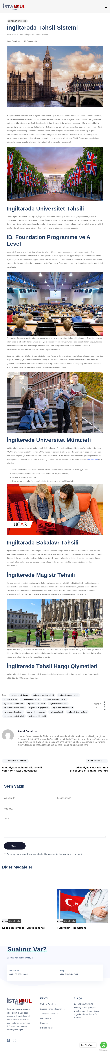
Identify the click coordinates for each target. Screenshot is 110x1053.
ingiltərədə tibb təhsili (37, 716)
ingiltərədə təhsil (56, 712)
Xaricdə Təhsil (46, 1004)
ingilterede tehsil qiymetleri (55, 699)
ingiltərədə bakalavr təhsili (14, 708)
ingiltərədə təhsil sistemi (77, 712)
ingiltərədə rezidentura (36, 712)
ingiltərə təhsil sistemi (58, 704)
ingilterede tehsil (10, 699)
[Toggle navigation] (89, 6)
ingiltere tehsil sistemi (19, 695)
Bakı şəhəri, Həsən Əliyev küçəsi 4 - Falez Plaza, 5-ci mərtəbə (86, 1014)
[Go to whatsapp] (103, 1045)
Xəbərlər (22, 34)
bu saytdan (93, 459)
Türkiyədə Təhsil (14, 921)
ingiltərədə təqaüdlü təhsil (14, 716)
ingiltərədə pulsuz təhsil (13, 712)
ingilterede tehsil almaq (31, 699)
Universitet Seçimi (17, 21)
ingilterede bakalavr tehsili (43, 695)
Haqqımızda (45, 1018)
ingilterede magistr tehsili (68, 695)
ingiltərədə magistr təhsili (63, 708)
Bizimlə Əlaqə (46, 1028)
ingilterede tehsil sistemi (13, 704)
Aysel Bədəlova (13, 41)
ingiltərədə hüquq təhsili (38, 708)
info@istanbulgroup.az (86, 1007)
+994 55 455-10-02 (18, 974)
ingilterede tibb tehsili (36, 704)
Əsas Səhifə (12, 34)
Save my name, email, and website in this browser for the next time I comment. (44, 854)
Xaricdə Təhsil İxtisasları (51, 1009)
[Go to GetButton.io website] (103, 1050)
